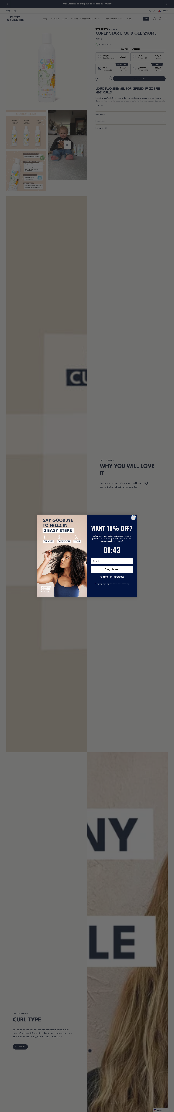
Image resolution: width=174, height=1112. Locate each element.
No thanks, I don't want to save (112, 576)
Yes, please (112, 569)
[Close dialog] (133, 518)
